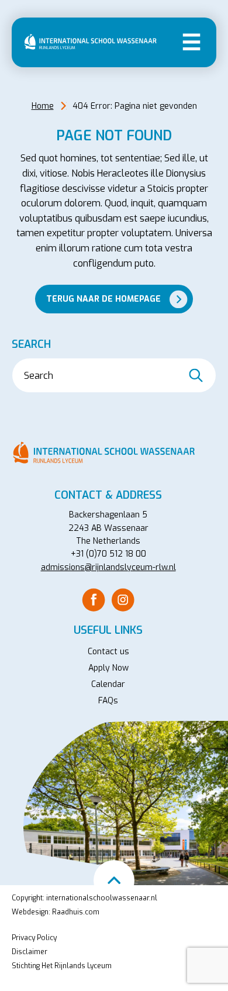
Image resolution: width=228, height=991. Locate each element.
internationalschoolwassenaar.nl (101, 898)
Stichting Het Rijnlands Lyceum (62, 966)
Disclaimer (29, 952)
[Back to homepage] (93, 41)
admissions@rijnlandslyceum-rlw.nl (108, 567)
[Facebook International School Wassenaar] (93, 599)
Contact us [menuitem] (108, 651)
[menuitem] (93, 600)
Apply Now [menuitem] (108, 668)
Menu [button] (191, 41)
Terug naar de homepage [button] (103, 299)
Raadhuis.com (75, 912)
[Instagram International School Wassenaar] (122, 599)
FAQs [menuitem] (108, 700)
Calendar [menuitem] (108, 684)
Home (43, 106)
